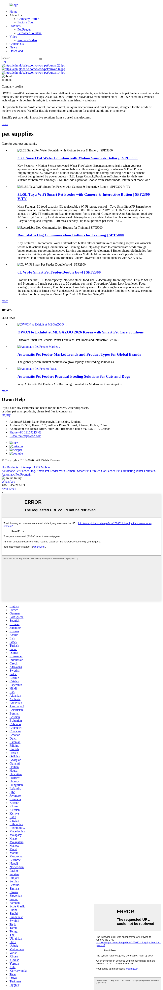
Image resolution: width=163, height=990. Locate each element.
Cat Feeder (108, 471)
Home (13, 11)
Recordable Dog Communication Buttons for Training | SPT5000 (70, 235)
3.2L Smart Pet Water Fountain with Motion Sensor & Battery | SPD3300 (77, 158)
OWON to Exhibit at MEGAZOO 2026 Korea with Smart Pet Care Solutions (80, 332)
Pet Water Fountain (29, 33)
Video (13, 36)
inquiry (6, 415)
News (13, 47)
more (5, 124)
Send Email (9, 488)
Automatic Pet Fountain (16, 474)
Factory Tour (25, 22)
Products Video (27, 40)
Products (15, 26)
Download (16, 51)
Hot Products (10, 467)
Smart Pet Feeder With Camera (56, 471)
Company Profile (28, 18)
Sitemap (26, 467)
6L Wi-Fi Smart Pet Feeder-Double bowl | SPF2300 (59, 272)
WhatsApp (8, 481)
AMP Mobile (41, 467)
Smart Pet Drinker (88, 471)
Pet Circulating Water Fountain (135, 471)
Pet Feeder (24, 29)
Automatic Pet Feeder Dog (18, 471)
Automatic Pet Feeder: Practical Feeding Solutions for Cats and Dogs (73, 376)
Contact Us (17, 43)
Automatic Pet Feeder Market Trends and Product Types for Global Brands (79, 354)
